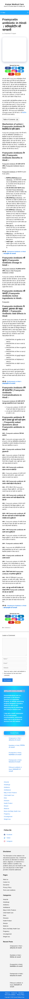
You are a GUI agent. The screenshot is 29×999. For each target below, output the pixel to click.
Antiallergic (7, 784)
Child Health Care (9, 795)
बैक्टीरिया (24, 112)
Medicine (6, 808)
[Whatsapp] (8, 71)
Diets (5, 798)
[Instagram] (14, 71)
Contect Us (6, 882)
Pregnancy (7, 814)
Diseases (6, 800)
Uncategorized (8, 816)
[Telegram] (21, 71)
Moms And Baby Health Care (12, 811)
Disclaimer (6, 885)
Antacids (6, 782)
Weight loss (7, 819)
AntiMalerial (7, 790)
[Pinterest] (11, 74)
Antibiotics (7, 627)
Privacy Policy (7, 887)
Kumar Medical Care (14, 4)
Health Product (8, 803)
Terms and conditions (9, 890)
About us (5, 879)
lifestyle (6, 806)
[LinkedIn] (21, 68)
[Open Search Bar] (28, 12)
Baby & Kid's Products (10, 792)
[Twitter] (14, 68)
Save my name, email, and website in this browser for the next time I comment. (15, 673)
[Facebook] (8, 68)
